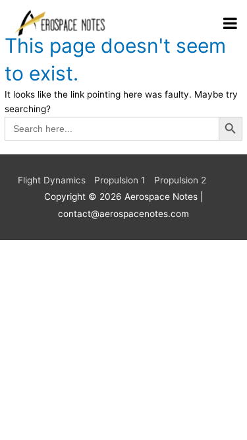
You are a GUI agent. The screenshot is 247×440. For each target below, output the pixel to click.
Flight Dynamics (52, 180)
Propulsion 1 (119, 180)
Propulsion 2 (180, 180)
